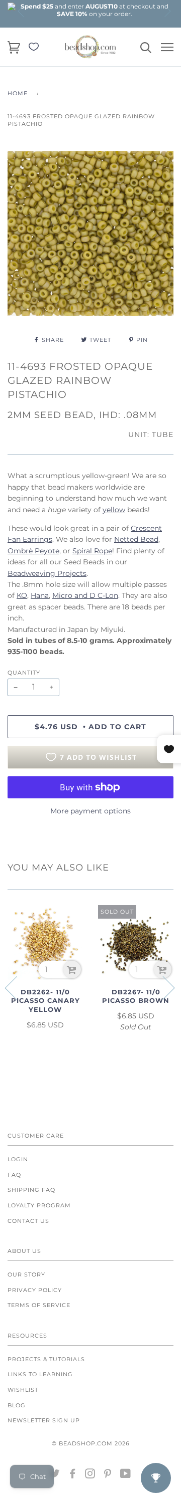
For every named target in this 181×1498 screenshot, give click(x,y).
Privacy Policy (35, 1290)
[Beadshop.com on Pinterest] (108, 1475)
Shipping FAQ (31, 1189)
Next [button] (166, 11)
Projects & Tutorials (46, 1359)
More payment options (90, 810)
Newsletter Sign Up (44, 1420)
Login (18, 1159)
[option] (94, 10)
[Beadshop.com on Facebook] (72, 1475)
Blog (17, 1405)
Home (18, 93)
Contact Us (28, 1220)
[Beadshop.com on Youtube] (125, 1475)
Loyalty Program (39, 1205)
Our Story (26, 1274)
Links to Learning (40, 1374)
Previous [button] (22, 11)
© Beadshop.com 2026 (91, 1443)
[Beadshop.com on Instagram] (90, 1475)
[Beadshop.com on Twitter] (55, 1475)
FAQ (14, 1174)
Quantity (24, 672)
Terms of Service (39, 1305)
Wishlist (23, 1389)
